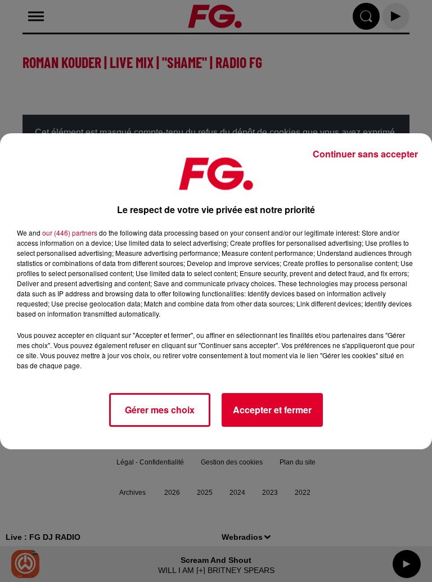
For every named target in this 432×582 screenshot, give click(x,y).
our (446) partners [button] (69, 232)
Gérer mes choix (160, 409)
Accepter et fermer (272, 409)
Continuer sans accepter (365, 153)
